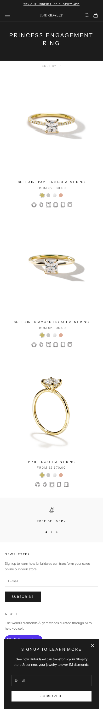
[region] (51, 515)
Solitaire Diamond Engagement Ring (51, 322)
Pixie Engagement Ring (51, 462)
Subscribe (51, 696)
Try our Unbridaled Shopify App (51, 4)
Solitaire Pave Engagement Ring (51, 182)
